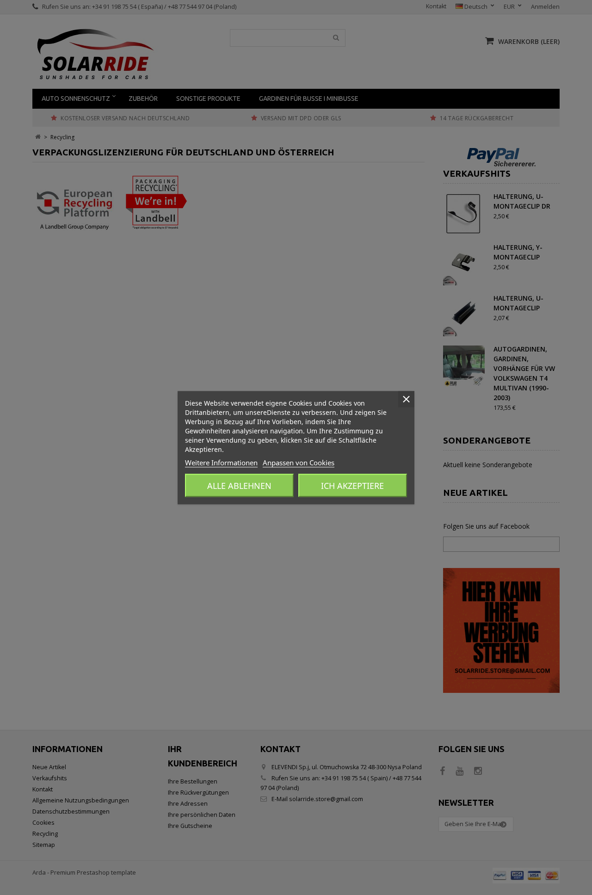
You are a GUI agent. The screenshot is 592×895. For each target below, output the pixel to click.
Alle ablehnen (239, 485)
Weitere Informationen (221, 462)
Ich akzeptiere (352, 485)
